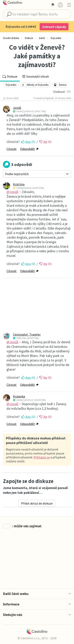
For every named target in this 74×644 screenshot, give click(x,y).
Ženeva (63, 84)
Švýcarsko (11, 84)
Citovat (12, 149)
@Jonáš (12, 192)
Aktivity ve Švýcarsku (38, 84)
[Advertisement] (37, 305)
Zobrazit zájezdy (54, 27)
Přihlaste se (42, 457)
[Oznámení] (52, 4)
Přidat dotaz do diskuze (37, 503)
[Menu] (69, 4)
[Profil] (60, 4)
